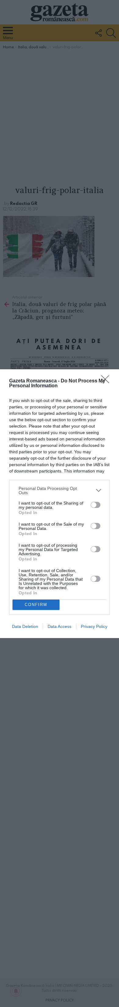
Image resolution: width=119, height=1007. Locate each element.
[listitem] (59, 490)
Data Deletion (25, 626)
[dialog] (59, 503)
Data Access (59, 626)
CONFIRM (36, 604)
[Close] (107, 381)
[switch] (95, 505)
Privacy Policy (94, 626)
